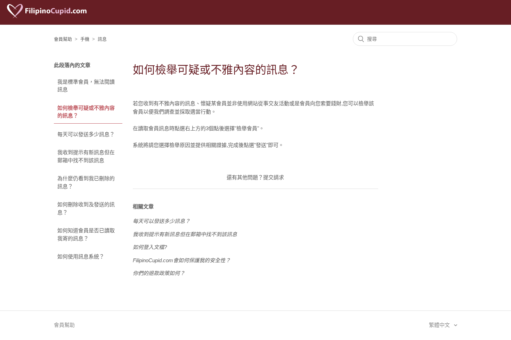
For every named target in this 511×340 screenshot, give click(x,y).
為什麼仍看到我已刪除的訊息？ (86, 182)
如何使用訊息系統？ (80, 256)
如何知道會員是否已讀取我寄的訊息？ (86, 234)
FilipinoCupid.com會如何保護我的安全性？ (181, 260)
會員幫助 (63, 39)
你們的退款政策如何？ (159, 273)
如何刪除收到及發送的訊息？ (86, 208)
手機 (84, 39)
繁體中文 (440, 325)
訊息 (102, 39)
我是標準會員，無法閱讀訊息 (86, 86)
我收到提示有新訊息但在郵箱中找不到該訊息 (86, 156)
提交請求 (273, 177)
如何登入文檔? (150, 247)
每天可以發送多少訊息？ (86, 134)
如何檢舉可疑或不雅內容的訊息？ (86, 112)
